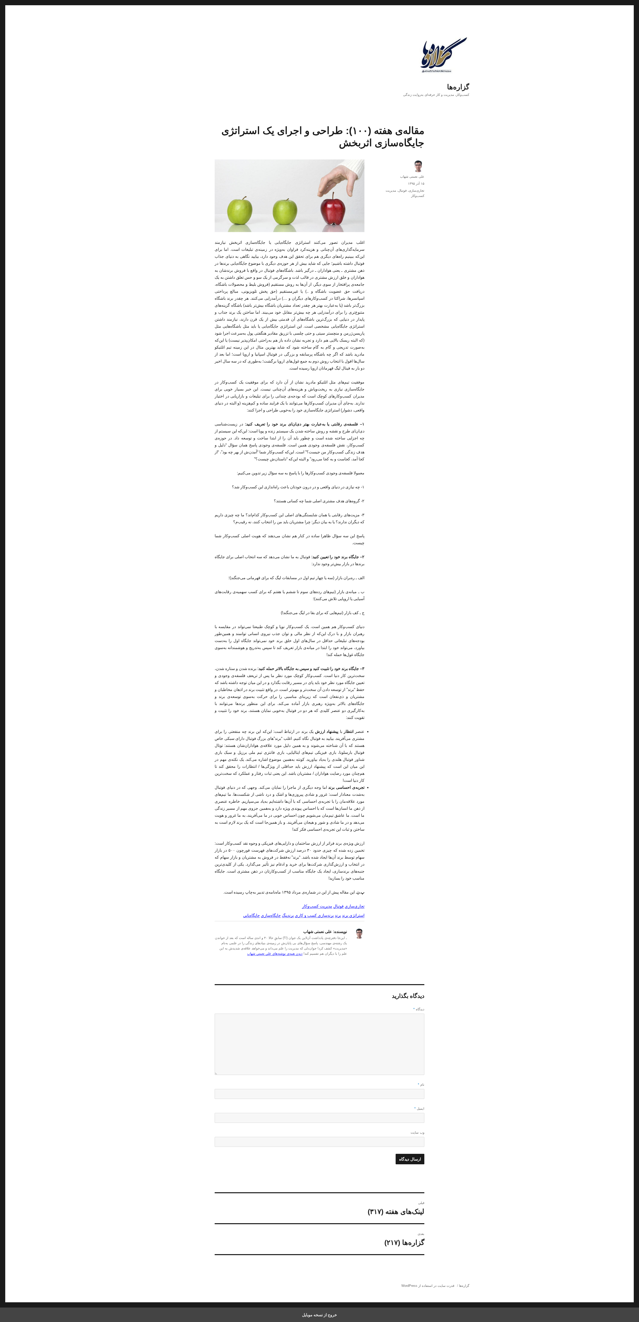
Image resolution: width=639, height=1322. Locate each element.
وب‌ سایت (417, 1132)
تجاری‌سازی (354, 906)
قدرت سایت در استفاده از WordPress (427, 1286)
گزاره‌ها (458, 87)
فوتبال (338, 906)
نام (421, 1084)
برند (338, 915)
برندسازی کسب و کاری (314, 915)
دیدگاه (418, 1009)
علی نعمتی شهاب (412, 176)
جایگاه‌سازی (271, 915)
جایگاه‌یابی (251, 915)
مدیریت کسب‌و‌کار (317, 906)
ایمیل (419, 1108)
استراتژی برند (353, 915)
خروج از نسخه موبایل (319, 1314)
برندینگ (288, 915)
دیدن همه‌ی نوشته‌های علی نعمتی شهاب (275, 953)
